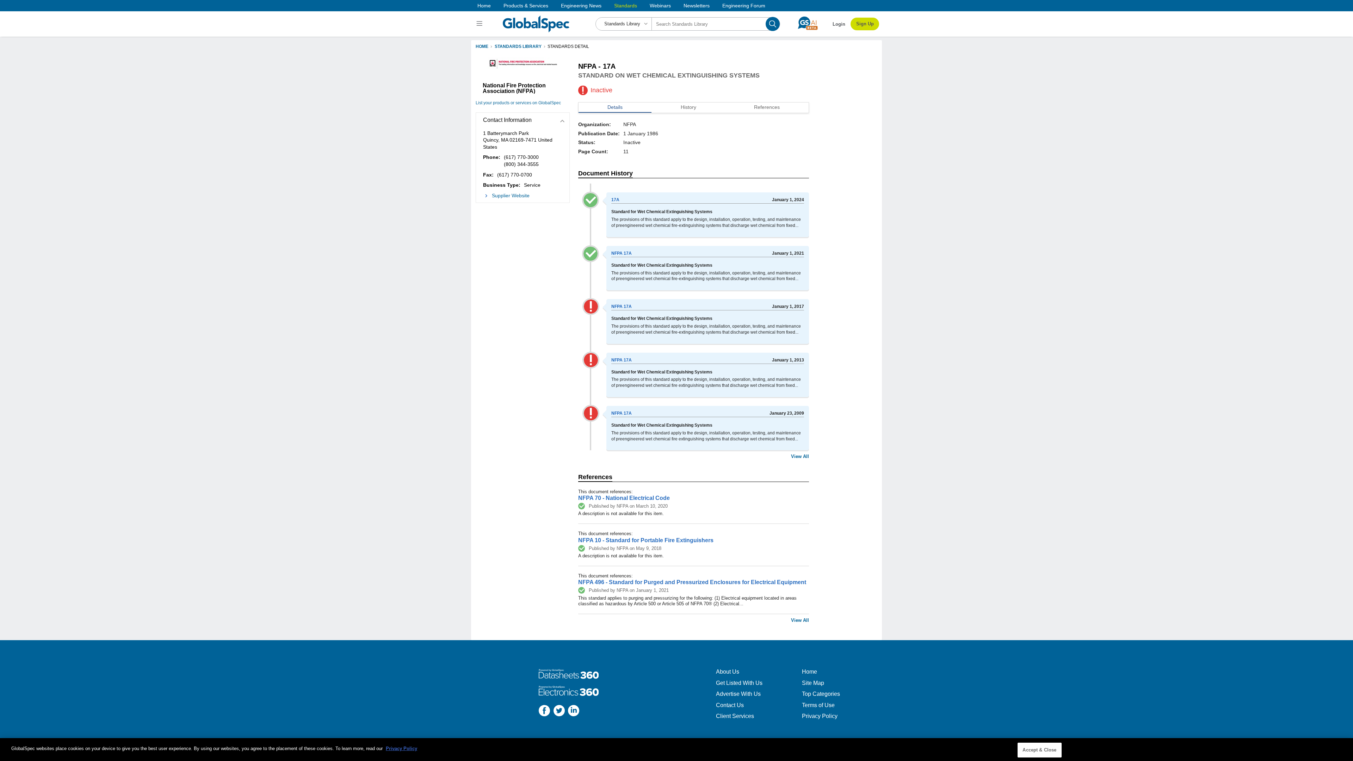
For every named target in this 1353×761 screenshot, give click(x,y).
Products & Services (525, 5)
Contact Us (730, 705)
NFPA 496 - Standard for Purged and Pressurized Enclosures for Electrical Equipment (692, 582)
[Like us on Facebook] (544, 711)
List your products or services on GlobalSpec (518, 102)
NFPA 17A (621, 253)
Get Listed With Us (739, 683)
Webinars (660, 5)
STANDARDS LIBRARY (518, 46)
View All (800, 456)
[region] (676, 749)
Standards (625, 5)
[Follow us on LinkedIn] (573, 711)
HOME (482, 46)
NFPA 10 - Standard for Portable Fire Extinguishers (645, 540)
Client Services (735, 716)
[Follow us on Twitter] (559, 711)
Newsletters (697, 5)
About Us (727, 672)
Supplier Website (511, 195)
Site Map (813, 683)
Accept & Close (1039, 750)
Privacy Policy (820, 716)
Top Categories (821, 694)
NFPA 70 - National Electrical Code (624, 498)
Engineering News (581, 5)
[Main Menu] (480, 24)
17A (615, 199)
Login (839, 24)
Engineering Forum (743, 5)
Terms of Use (818, 705)
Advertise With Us (738, 694)
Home (484, 5)
